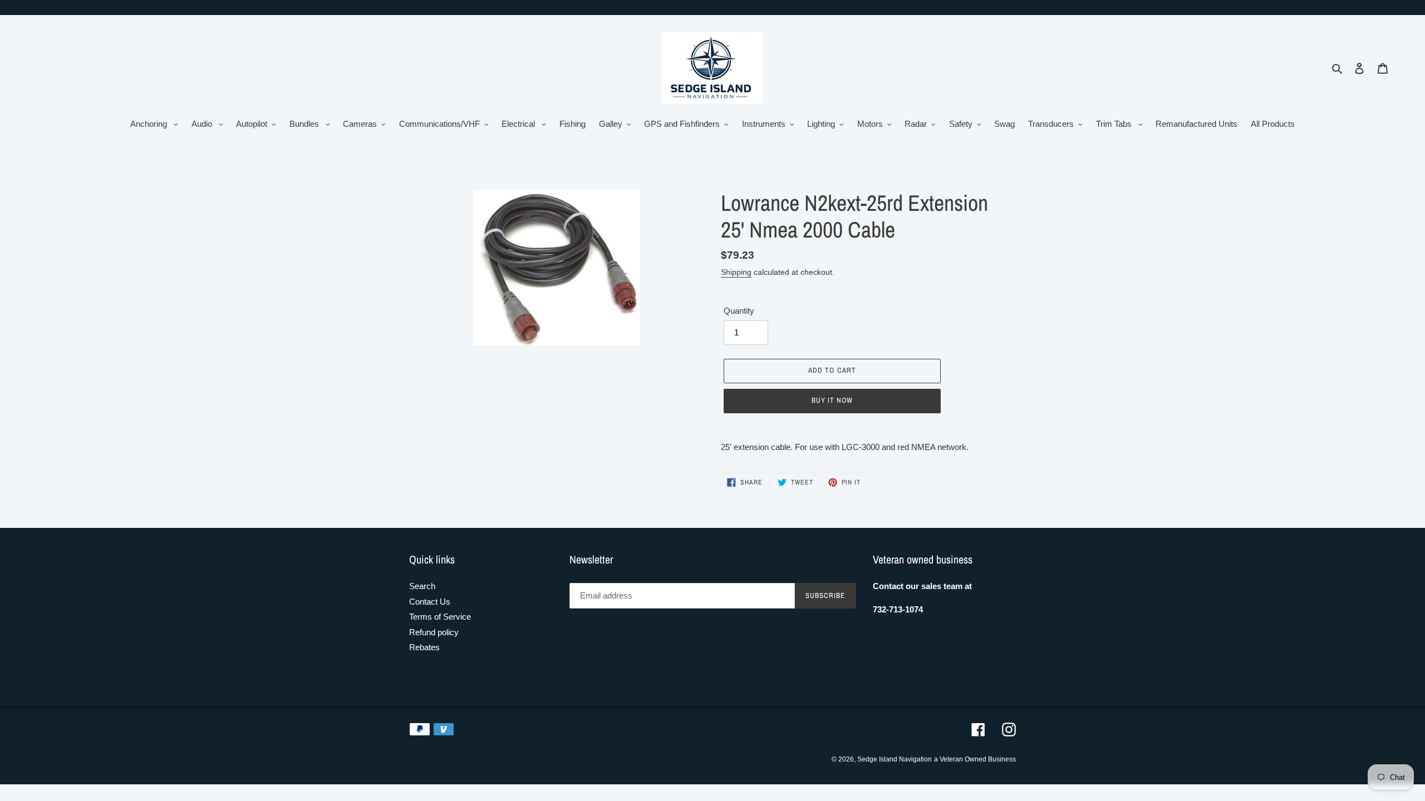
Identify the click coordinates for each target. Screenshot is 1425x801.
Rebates (424, 647)
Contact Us (429, 601)
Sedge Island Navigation (894, 759)
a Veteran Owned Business (975, 759)
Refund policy (434, 632)
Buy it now (832, 400)
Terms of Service (440, 616)
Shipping (736, 272)
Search (422, 586)
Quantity (739, 310)
